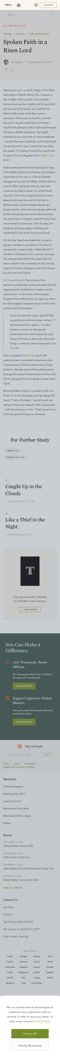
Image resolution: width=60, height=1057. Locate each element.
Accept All (30, 1033)
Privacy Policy (42, 1021)
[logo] (18, 5)
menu (8, 5)
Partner (48, 5)
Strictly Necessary (30, 1045)
